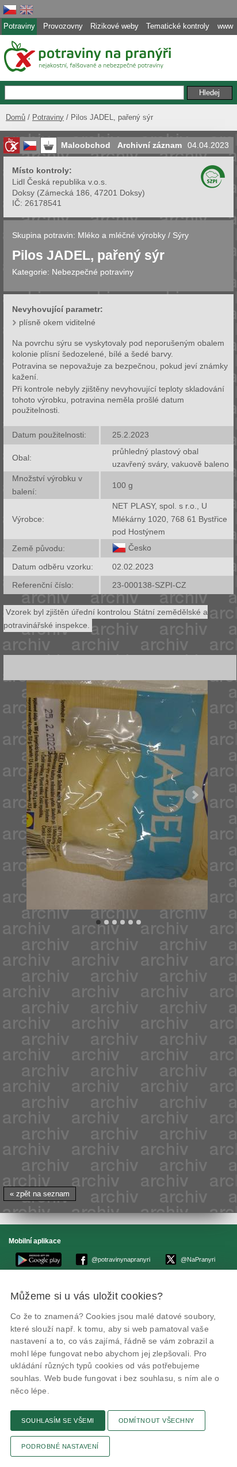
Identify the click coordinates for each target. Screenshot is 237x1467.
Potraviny (48, 117)
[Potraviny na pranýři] (86, 56)
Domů (15, 117)
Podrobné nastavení (60, 1446)
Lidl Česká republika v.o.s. (59, 181)
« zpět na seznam (40, 1193)
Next (194, 795)
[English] (26, 9)
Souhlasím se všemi (57, 1420)
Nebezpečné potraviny (92, 271)
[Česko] (119, 547)
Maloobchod (85, 145)
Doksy (23, 192)
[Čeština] (10, 9)
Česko (139, 547)
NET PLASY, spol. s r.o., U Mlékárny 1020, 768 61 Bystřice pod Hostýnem (169, 519)
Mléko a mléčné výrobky (122, 235)
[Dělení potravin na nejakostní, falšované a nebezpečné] (11, 145)
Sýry (181, 235)
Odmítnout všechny (156, 1420)
